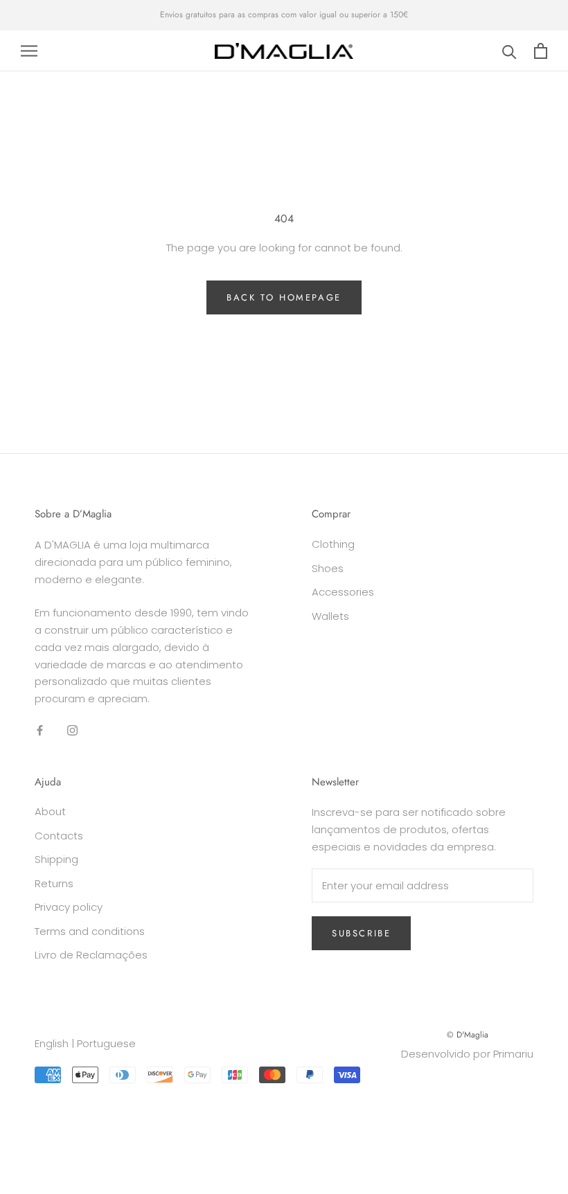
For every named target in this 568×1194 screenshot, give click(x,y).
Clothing (333, 544)
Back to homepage (284, 297)
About (50, 811)
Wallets (330, 616)
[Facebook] (40, 730)
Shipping (56, 859)
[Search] (509, 51)
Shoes (328, 568)
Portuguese (106, 1043)
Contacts (59, 835)
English (52, 1043)
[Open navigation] (29, 51)
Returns (54, 883)
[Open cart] (540, 51)
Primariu (513, 1053)
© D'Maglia (467, 1034)
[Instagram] (72, 730)
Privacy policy (69, 907)
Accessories (343, 592)
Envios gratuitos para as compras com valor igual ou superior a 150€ (284, 14)
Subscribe (361, 933)
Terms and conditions (90, 931)
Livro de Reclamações (91, 954)
